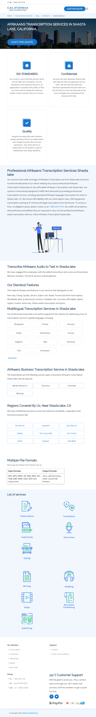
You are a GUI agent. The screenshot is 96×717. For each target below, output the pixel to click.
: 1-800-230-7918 (17, 2)
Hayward (46, 425)
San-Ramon (72, 425)
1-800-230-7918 (56, 206)
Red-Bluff (72, 441)
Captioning (14, 658)
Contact (55, 649)
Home (9, 16)
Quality (27, 131)
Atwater (45, 441)
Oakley (20, 433)
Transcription (15, 649)
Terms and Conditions (60, 654)
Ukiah (19, 441)
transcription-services (23, 16)
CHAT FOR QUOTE (75, 9)
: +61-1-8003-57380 (19, 688)
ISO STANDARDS (27, 74)
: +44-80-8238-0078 (18, 683)
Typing (12, 663)
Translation (14, 654)
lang (37, 16)
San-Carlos (72, 433)
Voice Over (14, 667)
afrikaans (46, 16)
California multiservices (30, 713)
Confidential (69, 74)
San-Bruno (20, 425)
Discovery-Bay (46, 433)
